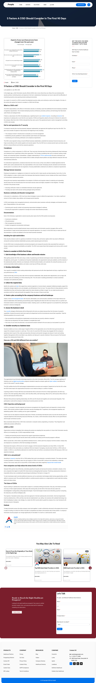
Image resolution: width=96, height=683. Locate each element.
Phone (74, 68)
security (8, 311)
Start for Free (81, 4)
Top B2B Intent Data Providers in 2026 (47, 568)
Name (59, 601)
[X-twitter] (74, 663)
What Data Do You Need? (63, 622)
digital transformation (18, 381)
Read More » (8, 561)
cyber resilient (53, 381)
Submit (74, 81)
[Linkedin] (7, 527)
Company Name (61, 615)
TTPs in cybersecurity (45, 155)
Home (13, 28)
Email (73, 61)
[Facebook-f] (71, 663)
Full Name (75, 55)
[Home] (11, 4)
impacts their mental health (54, 462)
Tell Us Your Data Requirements (80, 74)
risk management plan (17, 298)
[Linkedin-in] (77, 663)
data (17, 286)
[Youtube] (9, 527)
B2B (17, 28)
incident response (46, 116)
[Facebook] (5, 527)
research (59, 116)
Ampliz (6, 82)
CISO (15, 272)
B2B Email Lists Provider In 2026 (74, 568)
